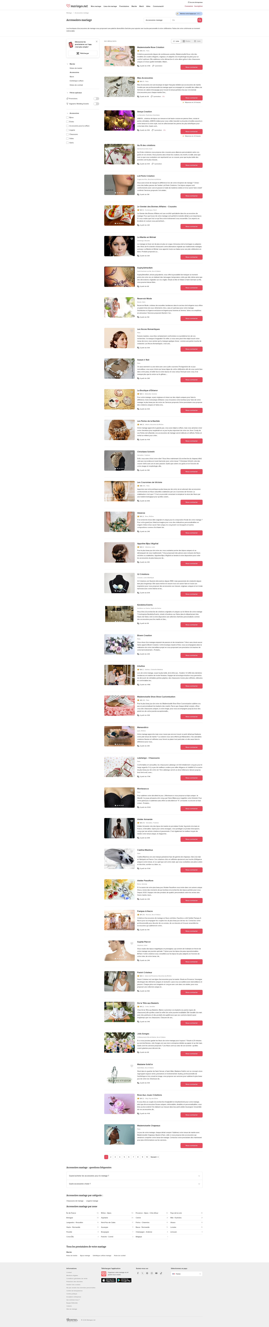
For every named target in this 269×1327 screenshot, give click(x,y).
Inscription (198, 6)
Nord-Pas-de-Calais (108, 1222)
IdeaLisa (141, 513)
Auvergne (104, 1227)
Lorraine (173, 1227)
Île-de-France (71, 1213)
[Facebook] (138, 1273)
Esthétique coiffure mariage (102, 1255)
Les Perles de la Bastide (148, 421)
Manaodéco (142, 727)
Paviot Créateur (144, 972)
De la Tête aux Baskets (148, 1003)
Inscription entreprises (73, 1297)
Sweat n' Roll (143, 360)
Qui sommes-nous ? (73, 1300)
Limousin (173, 1232)
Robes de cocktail (76, 85)
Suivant (154, 1157)
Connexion (189, 6)
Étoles (71, 122)
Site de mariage (71, 1309)
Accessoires (74, 72)
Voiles (71, 138)
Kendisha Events (145, 605)
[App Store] (108, 1282)
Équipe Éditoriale (72, 1303)
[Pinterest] (147, 1273)
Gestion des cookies (73, 1285)
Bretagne (69, 1218)
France (178, 1274)
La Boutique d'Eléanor (147, 390)
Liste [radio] (177, 41)
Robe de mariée (71, 1255)
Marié (141, 6)
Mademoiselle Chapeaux (148, 1125)
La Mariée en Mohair (146, 237)
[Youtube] (156, 1273)
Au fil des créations (146, 145)
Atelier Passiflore (145, 880)
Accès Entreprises (196, 2)
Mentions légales (72, 1275)
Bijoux (72, 77)
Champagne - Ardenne (144, 1232)
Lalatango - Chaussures (148, 758)
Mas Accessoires (145, 78)
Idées (148, 6)
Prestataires (124, 6)
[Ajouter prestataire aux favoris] (132, 49)
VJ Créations (143, 574)
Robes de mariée (76, 68)
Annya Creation (144, 111)
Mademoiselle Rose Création (150, 47)
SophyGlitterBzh (145, 268)
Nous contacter (192, 67)
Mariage (69, 13)
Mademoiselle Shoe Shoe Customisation (156, 696)
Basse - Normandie (143, 1227)
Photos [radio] (188, 41)
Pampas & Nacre (145, 911)
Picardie (69, 1232)
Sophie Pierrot (144, 942)
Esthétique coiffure (76, 81)
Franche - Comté (107, 1237)
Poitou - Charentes (142, 1222)
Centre (138, 1218)
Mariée (134, 6)
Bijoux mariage (85, 1255)
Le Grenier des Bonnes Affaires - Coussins (157, 206)
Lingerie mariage (92, 1201)
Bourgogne (105, 1232)
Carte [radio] (198, 41)
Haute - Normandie (73, 1227)
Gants (71, 143)
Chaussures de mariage (75, 1201)
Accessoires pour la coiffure (79, 126)
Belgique (139, 1237)
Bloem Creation (144, 635)
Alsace (172, 1222)
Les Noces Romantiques (148, 329)
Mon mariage (96, 6)
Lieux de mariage (110, 6)
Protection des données (74, 1281)
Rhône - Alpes (106, 1213)
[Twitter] (142, 1273)
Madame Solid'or (145, 1064)
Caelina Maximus (145, 850)
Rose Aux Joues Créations (149, 1095)
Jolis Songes (143, 1034)
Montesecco (143, 788)
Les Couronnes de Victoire (149, 482)
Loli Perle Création (146, 176)
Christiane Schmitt (146, 451)
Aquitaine (104, 1218)
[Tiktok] (161, 1273)
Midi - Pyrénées (176, 1218)
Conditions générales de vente (76, 1278)
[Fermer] (96, 41)
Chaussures (73, 134)
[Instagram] (152, 1273)
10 (147, 1157)
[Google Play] (124, 1282)
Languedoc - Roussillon (74, 1222)
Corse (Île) (70, 1237)
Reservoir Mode (144, 298)
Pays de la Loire (176, 1213)
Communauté (158, 6)
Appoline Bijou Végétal (147, 543)
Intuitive (141, 666)
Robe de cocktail (119, 1255)
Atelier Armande (144, 819)
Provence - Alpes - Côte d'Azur (147, 1213)
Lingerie (72, 130)
